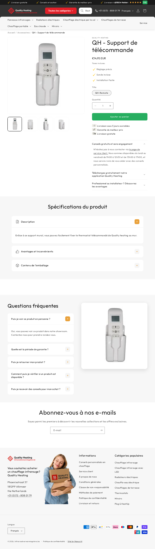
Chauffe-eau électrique (127, 482)
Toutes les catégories (59, 10)
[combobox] (88, 11)
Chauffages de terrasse (127, 487)
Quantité (96, 99)
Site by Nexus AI (75, 541)
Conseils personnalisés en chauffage (92, 464)
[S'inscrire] (101, 430)
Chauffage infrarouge (126, 462)
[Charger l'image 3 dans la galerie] (46, 124)
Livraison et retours (89, 503)
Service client (86, 471)
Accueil (11, 32)
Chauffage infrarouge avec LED (129, 470)
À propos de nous (88, 476)
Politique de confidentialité (93, 498)
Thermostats (121, 493)
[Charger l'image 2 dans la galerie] (30, 124)
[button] (144, 10)
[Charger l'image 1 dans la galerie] (15, 124)
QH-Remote (101, 93)
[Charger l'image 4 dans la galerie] (62, 124)
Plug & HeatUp (122, 503)
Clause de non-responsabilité (94, 487)
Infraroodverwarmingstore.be (27, 541)
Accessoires (23, 32)
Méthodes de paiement (91, 492)
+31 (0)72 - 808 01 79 (20, 495)
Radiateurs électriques (126, 477)
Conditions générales (90, 482)
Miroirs (118, 498)
